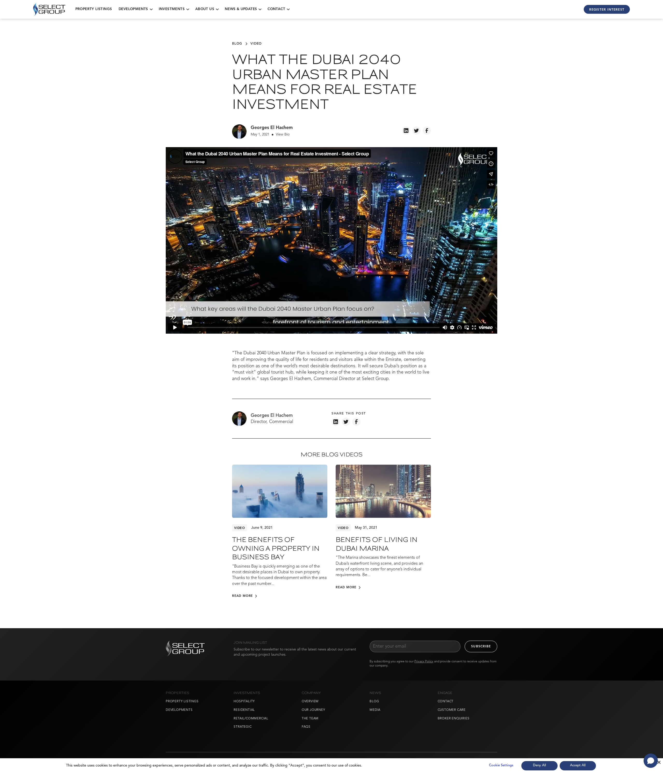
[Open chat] (651, 761)
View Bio (283, 134)
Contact (446, 701)
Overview (310, 701)
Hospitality (244, 701)
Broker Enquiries (454, 718)
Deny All (539, 765)
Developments (179, 710)
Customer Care (452, 710)
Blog (374, 701)
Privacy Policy (423, 661)
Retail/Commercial (251, 718)
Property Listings (93, 9)
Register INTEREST (606, 9)
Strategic (242, 726)
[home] (49, 9)
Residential (244, 710)
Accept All (578, 765)
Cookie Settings (501, 765)
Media (375, 710)
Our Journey (313, 710)
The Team (310, 718)
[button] (135, 9)
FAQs (306, 726)
